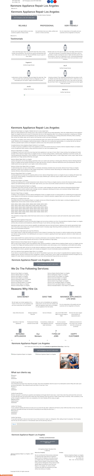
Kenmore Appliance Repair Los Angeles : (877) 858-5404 (22, 454)
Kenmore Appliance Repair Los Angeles (35, 5)
